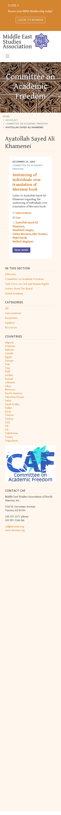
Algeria (9, 342)
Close (12, 5)
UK (7, 426)
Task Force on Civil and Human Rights (27, 284)
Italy (7, 371)
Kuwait (9, 379)
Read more (21, 249)
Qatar (8, 400)
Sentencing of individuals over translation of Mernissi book (27, 182)
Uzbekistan (11, 433)
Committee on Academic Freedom (27, 123)
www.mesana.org (15, 530)
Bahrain (9, 349)
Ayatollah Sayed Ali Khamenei (24, 127)
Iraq (7, 368)
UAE (7, 422)
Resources (11, 327)
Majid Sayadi (19, 237)
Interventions (13, 313)
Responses (11, 318)
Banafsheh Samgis (23, 230)
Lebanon (10, 382)
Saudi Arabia (12, 404)
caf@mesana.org (14, 526)
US (6, 429)
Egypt (8, 357)
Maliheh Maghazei (23, 241)
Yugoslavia (11, 440)
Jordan (9, 375)
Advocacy (12, 120)
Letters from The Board (18, 288)
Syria (8, 411)
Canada (9, 353)
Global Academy (14, 293)
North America (13, 393)
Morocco (10, 389)
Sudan (8, 408)
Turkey (9, 418)
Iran (7, 364)
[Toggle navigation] (7, 56)
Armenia (10, 346)
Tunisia (9, 415)
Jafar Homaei (39, 234)
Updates (10, 323)
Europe (9, 360)
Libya (8, 386)
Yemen (9, 437)
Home (6, 116)
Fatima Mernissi (22, 234)
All (6, 308)
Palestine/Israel (14, 397)
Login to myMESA (31, 20)
